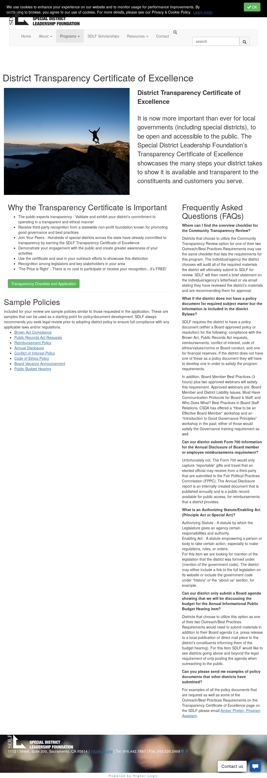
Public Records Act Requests (38, 337)
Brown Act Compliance (33, 332)
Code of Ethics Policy (31, 358)
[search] (244, 41)
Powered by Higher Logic (134, 776)
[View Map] (182, 751)
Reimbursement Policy (32, 342)
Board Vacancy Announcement (39, 363)
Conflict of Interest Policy (34, 353)
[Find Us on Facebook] (187, 751)
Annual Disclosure (29, 347)
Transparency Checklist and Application (43, 283)
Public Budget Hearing (32, 368)
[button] (45, 36)
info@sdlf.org (102, 751)
